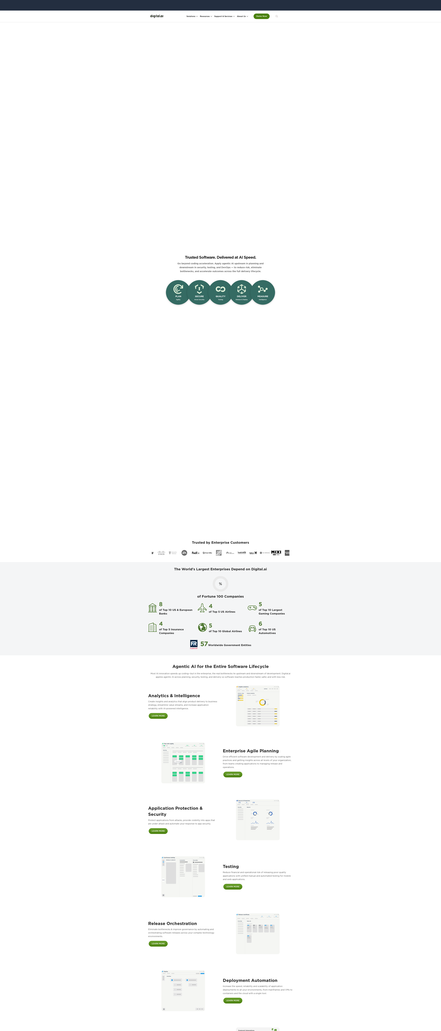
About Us (241, 16)
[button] (277, 16)
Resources (205, 16)
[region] (220, 553)
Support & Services (223, 16)
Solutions (191, 16)
